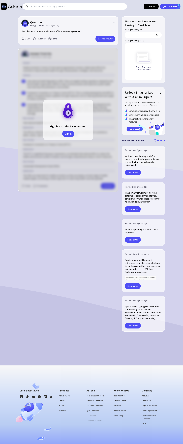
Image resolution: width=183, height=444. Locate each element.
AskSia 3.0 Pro (64, 396)
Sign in (68, 133)
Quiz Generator (93, 411)
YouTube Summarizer (95, 396)
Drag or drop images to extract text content (143, 68)
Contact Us (146, 401)
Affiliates (117, 406)
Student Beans (120, 401)
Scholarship (118, 415)
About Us (145, 396)
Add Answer (107, 38)
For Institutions (120, 396)
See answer (132, 172)
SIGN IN (151, 6)
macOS (62, 406)
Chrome (62, 401)
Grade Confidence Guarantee (149, 417)
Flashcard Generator (95, 401)
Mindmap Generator (95, 406)
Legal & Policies (148, 406)
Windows (62, 411)
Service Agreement (149, 411)
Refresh (161, 140)
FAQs (144, 423)
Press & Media (120, 411)
